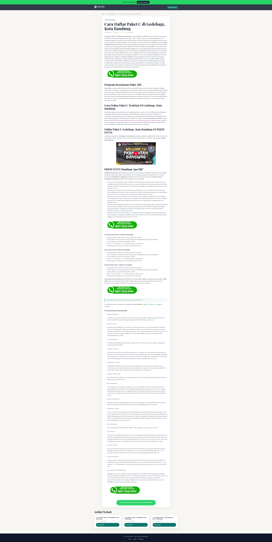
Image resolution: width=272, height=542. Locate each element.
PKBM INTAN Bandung (131, 212)
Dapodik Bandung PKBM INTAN (134, 300)
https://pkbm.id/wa (151, 304)
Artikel (135, 539)
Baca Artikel (100, 524)
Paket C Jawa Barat (111, 14)
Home (103, 14)
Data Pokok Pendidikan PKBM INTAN (116, 300)
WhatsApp (141, 539)
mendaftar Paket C (145, 112)
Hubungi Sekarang (143, 2)
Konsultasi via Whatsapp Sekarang (137, 502)
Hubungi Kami (171, 7)
